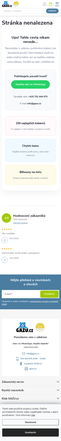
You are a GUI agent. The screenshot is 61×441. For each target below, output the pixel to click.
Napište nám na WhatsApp (30, 84)
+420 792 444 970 (38, 96)
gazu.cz (32, 368)
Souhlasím (30, 432)
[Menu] (57, 4)
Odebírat (49, 294)
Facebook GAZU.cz (33, 363)
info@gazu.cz (34, 103)
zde (33, 415)
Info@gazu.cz (33, 353)
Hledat (52, 11)
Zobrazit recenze (20, 223)
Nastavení (30, 422)
